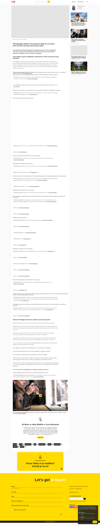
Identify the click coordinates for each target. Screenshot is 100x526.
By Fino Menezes (81, 6)
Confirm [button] (94, 521)
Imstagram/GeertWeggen (24, 315)
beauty (14, 444)
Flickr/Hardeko (16, 86)
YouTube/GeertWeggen (21, 413)
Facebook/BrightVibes (27, 73)
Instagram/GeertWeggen (32, 78)
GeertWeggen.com (34, 94)
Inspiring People (16, 39)
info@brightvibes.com (74, 492)
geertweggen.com (27, 369)
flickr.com (46, 369)
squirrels (15, 446)
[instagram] (73, 507)
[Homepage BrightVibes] (13, 2)
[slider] (35, 409)
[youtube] (76, 507)
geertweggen (42, 444)
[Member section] (18, 444)
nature (49, 444)
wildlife (21, 446)
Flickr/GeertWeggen (22, 152)
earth (21, 444)
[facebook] (71, 507)
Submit (60, 514)
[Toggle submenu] (76, 1)
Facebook (40, 369)
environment (28, 444)
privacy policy (83, 501)
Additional (83, 512)
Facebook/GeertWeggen (52, 145)
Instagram (35, 369)
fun (35, 444)
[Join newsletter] (84, 499)
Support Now (40, 437)
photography (57, 444)
